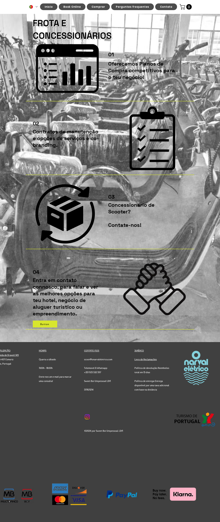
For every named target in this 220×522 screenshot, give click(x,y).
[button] (186, 7)
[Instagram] (87, 416)
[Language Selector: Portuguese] (33, 7)
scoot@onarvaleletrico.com (98, 359)
